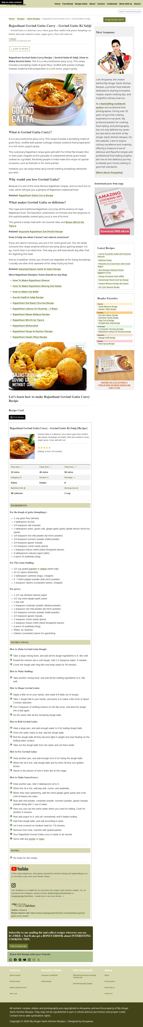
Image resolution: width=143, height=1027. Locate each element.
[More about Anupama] (109, 172)
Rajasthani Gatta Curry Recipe (36, 195)
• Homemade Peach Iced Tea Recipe (113, 280)
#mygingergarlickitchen (22, 896)
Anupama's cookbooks (49, 975)
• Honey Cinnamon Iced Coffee (110, 276)
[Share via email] (34, 959)
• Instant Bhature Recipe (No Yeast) (113, 283)
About (92, 3)
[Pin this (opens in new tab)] (20, 959)
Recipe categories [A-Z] (18, 987)
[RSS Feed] (38, 959)
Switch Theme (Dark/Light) (129, 11)
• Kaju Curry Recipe (105, 320)
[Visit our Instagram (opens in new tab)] (13, 885)
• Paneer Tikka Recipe (106, 309)
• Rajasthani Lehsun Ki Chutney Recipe (114, 331)
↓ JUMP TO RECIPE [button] (19, 48)
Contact (101, 3)
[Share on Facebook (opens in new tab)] (15, 959)
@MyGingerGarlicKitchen (60, 893)
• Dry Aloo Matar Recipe (107, 315)
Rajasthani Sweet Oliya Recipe (30, 337)
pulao (32, 839)
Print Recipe (18, 417)
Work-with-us (125, 3)
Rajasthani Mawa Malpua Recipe (31, 314)
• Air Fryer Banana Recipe (108, 287)
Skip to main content (12, 2)
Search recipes (15, 975)
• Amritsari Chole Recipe (107, 318)
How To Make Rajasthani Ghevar (31, 280)
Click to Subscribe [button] (18, 946)
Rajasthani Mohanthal (25, 325)
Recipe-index (81, 3)
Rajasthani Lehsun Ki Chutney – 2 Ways (35, 308)
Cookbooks (112, 3)
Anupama (13, 39)
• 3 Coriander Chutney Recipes (110, 329)
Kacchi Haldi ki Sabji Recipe (28, 297)
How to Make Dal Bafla (26, 291)
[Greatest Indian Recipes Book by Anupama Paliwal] (114, 371)
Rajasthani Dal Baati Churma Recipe (33, 303)
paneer (33, 568)
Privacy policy (110, 981)
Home (57, 3)
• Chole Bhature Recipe (107, 306)
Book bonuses (46, 981)
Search (137, 3)
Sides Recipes (33, 18)
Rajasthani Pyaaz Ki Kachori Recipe (33, 331)
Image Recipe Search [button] (114, 19)
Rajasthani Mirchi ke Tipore (28, 320)
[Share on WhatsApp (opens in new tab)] (10, 959)
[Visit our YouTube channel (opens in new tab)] (19, 869)
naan (41, 839)
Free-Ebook (67, 3)
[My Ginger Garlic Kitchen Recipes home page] (23, 905)
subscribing (77, 873)
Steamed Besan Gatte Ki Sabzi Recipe (40, 269)
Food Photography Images (82, 983)
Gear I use (13, 993)
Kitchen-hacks (15, 981)
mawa (43, 568)
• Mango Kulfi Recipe (106, 337)
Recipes (21, 18)
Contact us (108, 993)
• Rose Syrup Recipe (105, 343)
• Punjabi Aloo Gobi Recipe (108, 323)
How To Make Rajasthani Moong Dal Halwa (37, 286)
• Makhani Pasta (104, 260)
